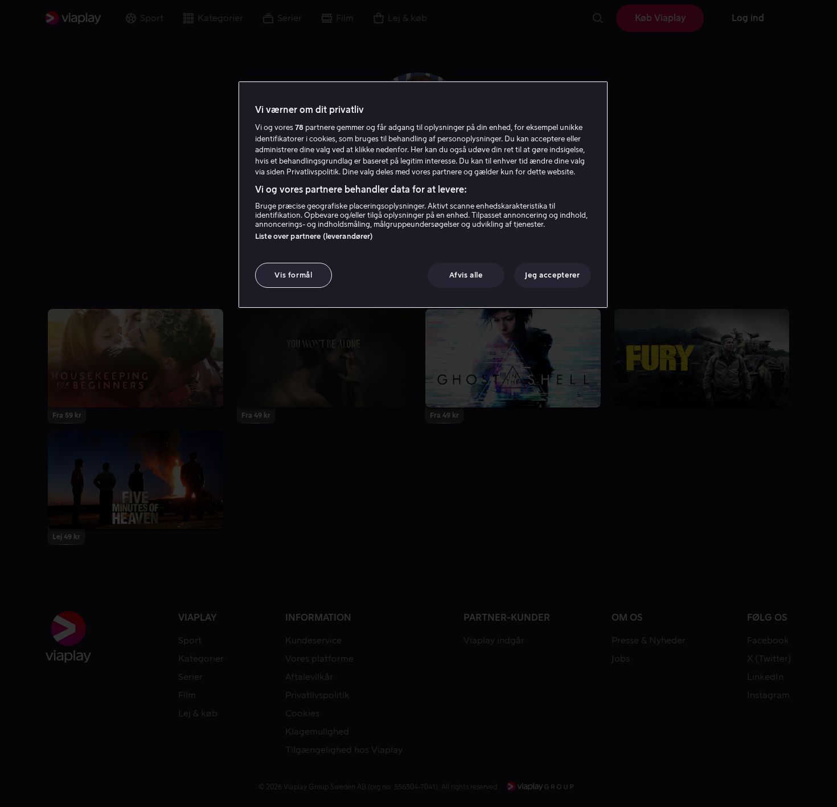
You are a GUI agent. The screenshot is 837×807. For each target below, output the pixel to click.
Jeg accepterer (552, 275)
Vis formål (293, 275)
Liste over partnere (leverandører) (314, 236)
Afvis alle (466, 275)
